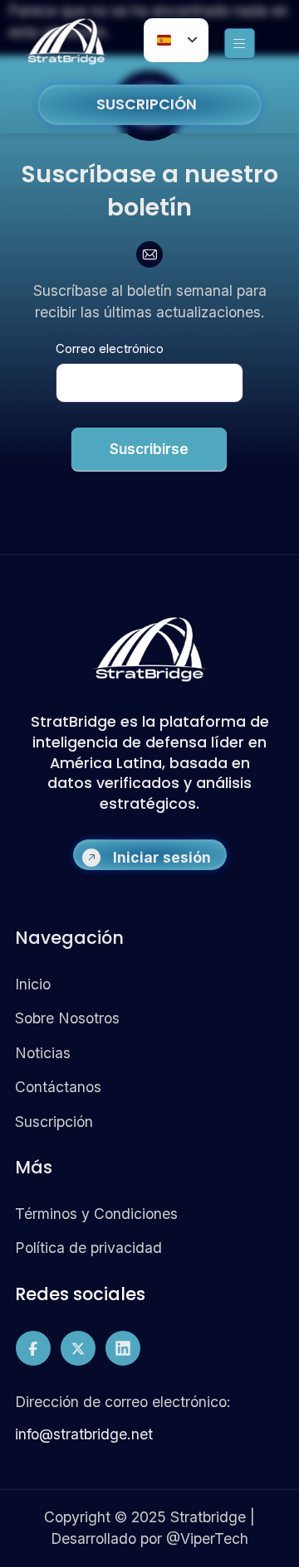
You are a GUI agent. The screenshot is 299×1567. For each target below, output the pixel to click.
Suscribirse (149, 449)
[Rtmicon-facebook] (33, 1348)
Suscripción (54, 1121)
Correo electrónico (110, 348)
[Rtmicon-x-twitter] (78, 1348)
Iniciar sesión (162, 857)
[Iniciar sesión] (91, 858)
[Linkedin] (123, 1348)
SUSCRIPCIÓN (146, 104)
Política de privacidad (88, 1247)
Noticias (43, 1053)
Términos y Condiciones (96, 1213)
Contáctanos (58, 1086)
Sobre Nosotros (67, 1018)
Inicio (33, 984)
